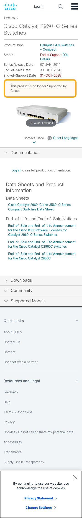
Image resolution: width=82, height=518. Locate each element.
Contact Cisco (34, 138)
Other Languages (65, 138)
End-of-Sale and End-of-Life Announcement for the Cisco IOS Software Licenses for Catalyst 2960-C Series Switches (42, 230)
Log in (15, 170)
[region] (41, 494)
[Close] (75, 477)
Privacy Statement (38, 498)
